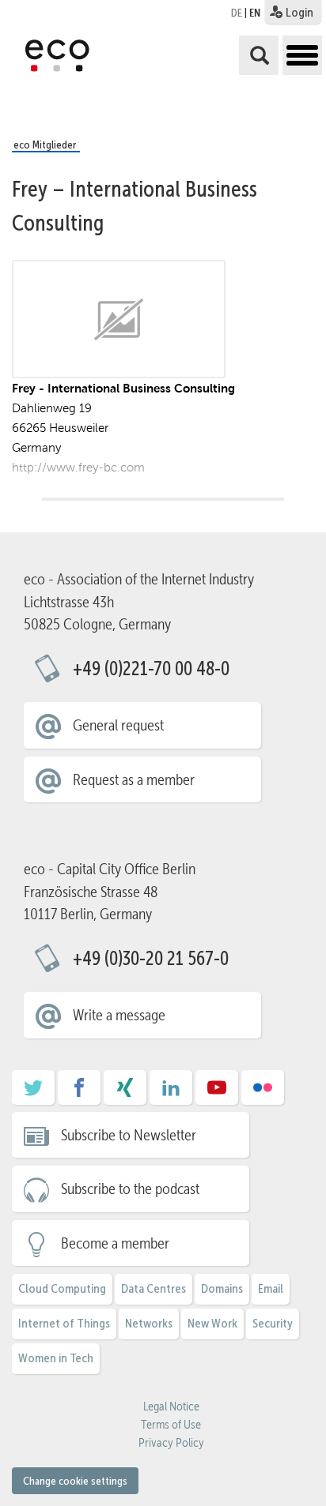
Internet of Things (64, 1323)
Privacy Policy (171, 1443)
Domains (222, 1288)
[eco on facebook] (79, 1093)
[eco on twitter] (33, 1093)
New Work (212, 1323)
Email (270, 1288)
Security (272, 1323)
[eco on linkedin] (170, 1093)
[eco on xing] (125, 1093)
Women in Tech (55, 1358)
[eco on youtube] (216, 1093)
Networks (148, 1323)
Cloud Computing (62, 1288)
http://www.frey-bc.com (78, 467)
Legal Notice (171, 1406)
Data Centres (153, 1288)
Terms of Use (171, 1425)
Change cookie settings (75, 1480)
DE (236, 12)
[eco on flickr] (262, 1093)
